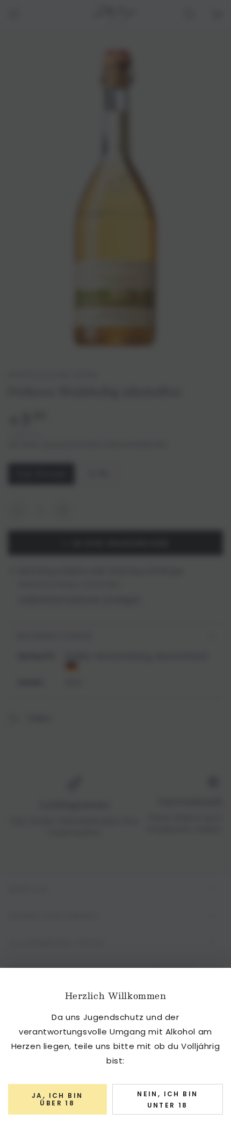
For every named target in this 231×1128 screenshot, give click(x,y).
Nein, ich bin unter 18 (167, 1099)
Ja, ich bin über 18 (57, 1099)
